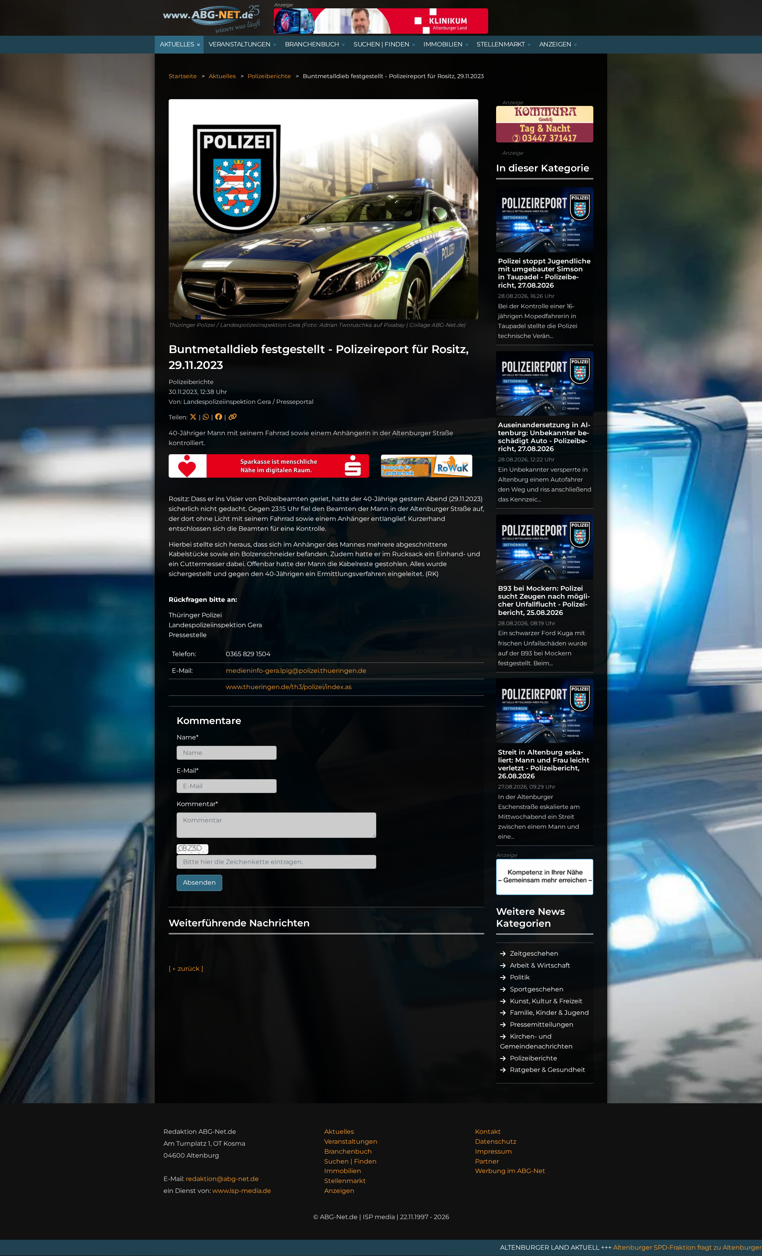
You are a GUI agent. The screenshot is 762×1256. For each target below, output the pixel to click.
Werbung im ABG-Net (510, 1171)
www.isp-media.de (241, 1191)
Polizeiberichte (269, 76)
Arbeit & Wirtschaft (540, 965)
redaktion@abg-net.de (222, 1179)
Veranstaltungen (350, 1141)
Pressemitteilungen (541, 1024)
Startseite (183, 76)
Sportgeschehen (537, 989)
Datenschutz (495, 1141)
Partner (487, 1161)
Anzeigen (339, 1191)
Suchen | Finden (350, 1161)
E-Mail (187, 770)
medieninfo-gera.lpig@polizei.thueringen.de (296, 670)
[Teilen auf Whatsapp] (206, 417)
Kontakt (488, 1131)
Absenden (199, 882)
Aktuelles (222, 76)
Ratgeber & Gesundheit (547, 1070)
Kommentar (197, 804)
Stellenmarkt (345, 1181)
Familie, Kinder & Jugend (549, 1012)
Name (187, 737)
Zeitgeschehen (534, 953)
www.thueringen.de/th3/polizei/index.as (289, 687)
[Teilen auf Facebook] (218, 417)
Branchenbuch (348, 1151)
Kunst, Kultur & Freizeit (546, 1001)
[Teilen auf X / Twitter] (193, 417)
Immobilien (342, 1171)
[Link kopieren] (232, 417)
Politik (520, 977)
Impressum (493, 1151)
